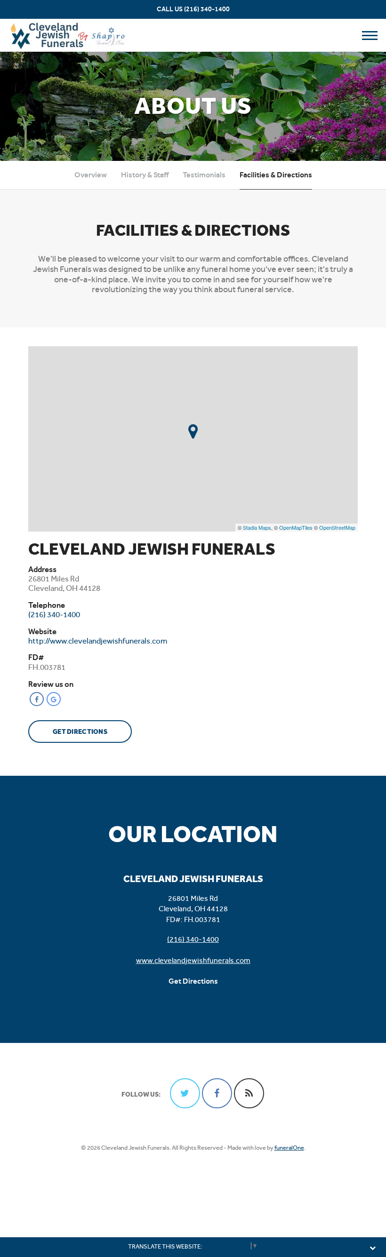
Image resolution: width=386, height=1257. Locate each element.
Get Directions (80, 732)
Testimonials (204, 174)
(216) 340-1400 (207, 9)
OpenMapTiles (296, 527)
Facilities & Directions (276, 174)
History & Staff (145, 174)
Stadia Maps (257, 527)
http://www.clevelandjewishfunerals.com (97, 640)
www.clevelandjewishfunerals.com (193, 960)
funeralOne (289, 1147)
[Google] (54, 699)
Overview (90, 174)
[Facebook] (37, 699)
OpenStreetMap (337, 527)
